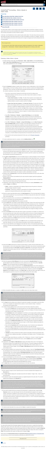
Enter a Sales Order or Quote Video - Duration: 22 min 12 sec (12, 16)
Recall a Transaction (35, 135)
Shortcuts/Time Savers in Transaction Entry (35, 433)
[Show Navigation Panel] (44, 2)
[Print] (37, 8)
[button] (42, 5)
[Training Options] (40, 8)
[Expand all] (34, 8)
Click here (14, 53)
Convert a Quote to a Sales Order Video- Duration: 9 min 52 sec (13, 19)
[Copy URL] (43, 8)
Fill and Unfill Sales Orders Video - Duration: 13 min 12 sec (12, 21)
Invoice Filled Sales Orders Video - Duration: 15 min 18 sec (12, 23)
